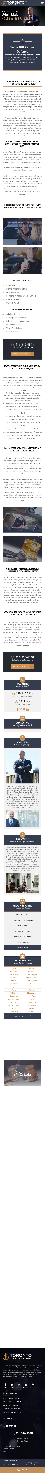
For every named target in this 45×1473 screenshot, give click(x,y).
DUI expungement (19, 637)
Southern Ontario (14, 999)
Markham (31, 990)
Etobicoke (13, 978)
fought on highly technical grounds (25, 466)
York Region (32, 1011)
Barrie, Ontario (25, 577)
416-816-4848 (19, 19)
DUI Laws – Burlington (11, 1409)
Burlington (31, 972)
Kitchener (31, 987)
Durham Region (31, 975)
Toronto (13, 1008)
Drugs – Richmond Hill (11, 1398)
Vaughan (32, 1008)
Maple (14, 990)
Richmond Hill (14, 1005)
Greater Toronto (31, 978)
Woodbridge (14, 1011)
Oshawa (32, 999)
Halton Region (32, 981)
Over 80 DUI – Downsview (12, 1402)
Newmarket (14, 996)
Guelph (13, 981)
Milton (13, 993)
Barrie (14, 968)
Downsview (14, 975)
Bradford (32, 968)
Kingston (14, 987)
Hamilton (13, 984)
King (31, 984)
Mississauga (31, 993)
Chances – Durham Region (12, 1412)
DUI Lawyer (31, 62)
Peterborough (32, 1002)
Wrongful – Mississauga (12, 1405)
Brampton (13, 972)
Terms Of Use (9, 1464)
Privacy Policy (10, 1461)
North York (32, 996)
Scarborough (31, 1005)
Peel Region (14, 1002)
